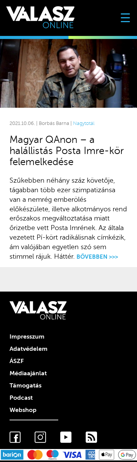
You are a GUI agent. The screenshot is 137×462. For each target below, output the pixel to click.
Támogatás (25, 385)
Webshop (23, 410)
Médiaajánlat (28, 373)
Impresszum (27, 336)
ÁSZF (17, 361)
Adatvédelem (29, 348)
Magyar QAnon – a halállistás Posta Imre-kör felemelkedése (67, 150)
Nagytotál (83, 123)
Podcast (21, 397)
